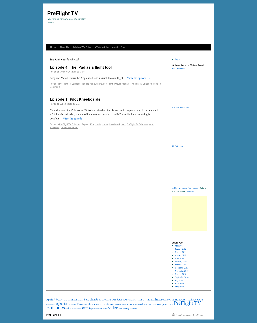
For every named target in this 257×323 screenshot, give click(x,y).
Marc (82, 71)
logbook (60, 303)
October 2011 (180, 252)
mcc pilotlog (102, 304)
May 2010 (179, 286)
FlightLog (140, 300)
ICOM (168, 300)
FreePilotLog (150, 300)
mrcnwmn (190, 191)
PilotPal (170, 304)
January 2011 (180, 264)
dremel (105, 124)
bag (69, 300)
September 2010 (181, 277)
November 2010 (181, 270)
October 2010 (180, 274)
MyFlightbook (138, 304)
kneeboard (124, 83)
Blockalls (79, 300)
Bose (86, 299)
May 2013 (179, 245)
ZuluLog (126, 308)
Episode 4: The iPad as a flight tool (81, 67)
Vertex (105, 308)
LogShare (85, 304)
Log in (177, 59)
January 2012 (180, 248)
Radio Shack (76, 308)
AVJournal (63, 300)
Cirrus (101, 300)
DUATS (113, 300)
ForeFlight (108, 83)
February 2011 (181, 261)
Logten (93, 304)
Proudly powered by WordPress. (189, 314)
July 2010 (179, 280)
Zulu (120, 308)
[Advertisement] (189, 213)
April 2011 (179, 258)
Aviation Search (120, 47)
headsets (160, 299)
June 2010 (179, 283)
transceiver (98, 308)
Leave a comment (69, 127)
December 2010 (181, 267)
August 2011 (180, 255)
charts (99, 83)
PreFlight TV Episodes (69, 83)
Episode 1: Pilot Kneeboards (75, 99)
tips (91, 308)
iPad (116, 83)
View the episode (138, 78)
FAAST (125, 300)
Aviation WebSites (82, 47)
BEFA (73, 300)
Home (53, 47)
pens (123, 124)
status (85, 307)
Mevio (110, 304)
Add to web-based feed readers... (185, 188)
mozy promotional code (123, 304)
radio (68, 308)
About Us (64, 47)
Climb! (107, 300)
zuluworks (54, 127)
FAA (119, 299)
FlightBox (132, 300)
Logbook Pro (73, 304)
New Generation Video (152, 304)
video (155, 83)
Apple (92, 83)
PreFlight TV (62, 13)
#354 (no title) (102, 47)
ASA (92, 124)
